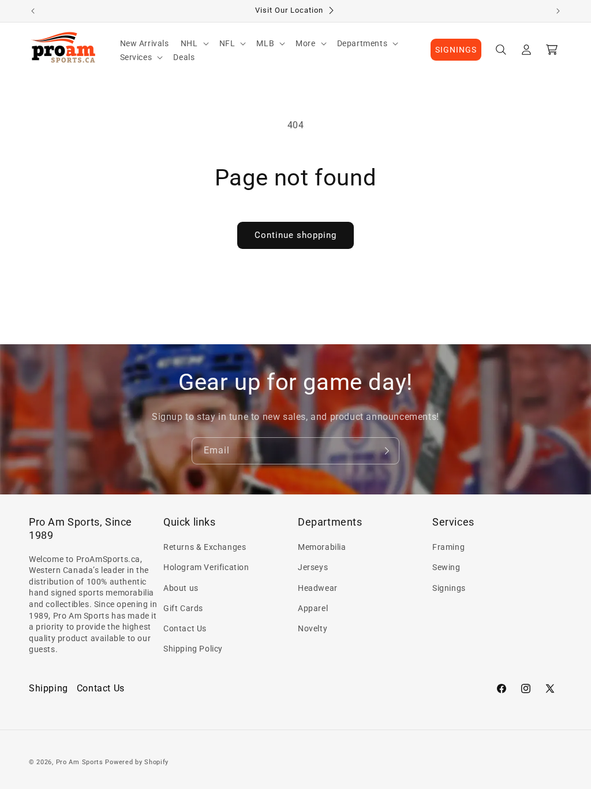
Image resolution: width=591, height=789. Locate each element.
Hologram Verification (206, 567)
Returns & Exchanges (204, 547)
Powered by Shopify (137, 762)
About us (181, 588)
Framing (448, 547)
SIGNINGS (456, 49)
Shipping (48, 688)
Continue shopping (295, 235)
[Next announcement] (558, 11)
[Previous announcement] (33, 11)
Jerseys (313, 567)
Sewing (446, 567)
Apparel (313, 608)
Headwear (318, 588)
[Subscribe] (386, 450)
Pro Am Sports (79, 762)
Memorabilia (322, 547)
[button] (194, 43)
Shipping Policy (193, 648)
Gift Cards (183, 608)
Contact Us (185, 628)
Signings (449, 588)
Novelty (312, 628)
